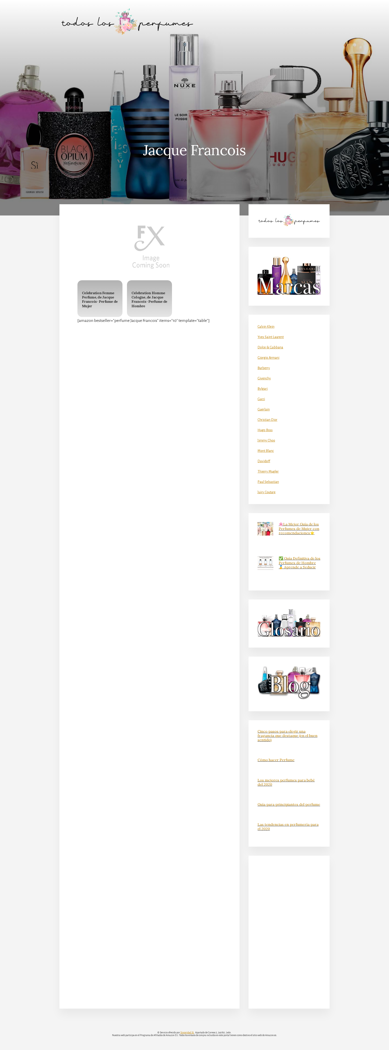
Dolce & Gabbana (270, 347)
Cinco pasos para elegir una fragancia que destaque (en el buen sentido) (287, 735)
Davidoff (264, 461)
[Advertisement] (194, 76)
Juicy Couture (267, 492)
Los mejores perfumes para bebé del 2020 (286, 782)
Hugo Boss (265, 430)
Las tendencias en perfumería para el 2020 (288, 826)
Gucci (261, 399)
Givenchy (264, 378)
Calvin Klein (266, 326)
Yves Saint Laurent (271, 337)
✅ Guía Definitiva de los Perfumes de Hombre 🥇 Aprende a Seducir (299, 562)
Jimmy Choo (266, 440)
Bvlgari (263, 388)
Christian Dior (267, 420)
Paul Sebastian (268, 482)
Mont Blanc (266, 451)
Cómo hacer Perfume (276, 760)
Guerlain (264, 409)
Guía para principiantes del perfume (289, 804)
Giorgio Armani (268, 357)
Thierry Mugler (268, 471)
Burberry (264, 368)
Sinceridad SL (187, 1032)
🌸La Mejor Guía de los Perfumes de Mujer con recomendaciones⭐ (299, 528)
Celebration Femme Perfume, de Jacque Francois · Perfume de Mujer (100, 299)
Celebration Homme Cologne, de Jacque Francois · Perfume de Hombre (149, 299)
